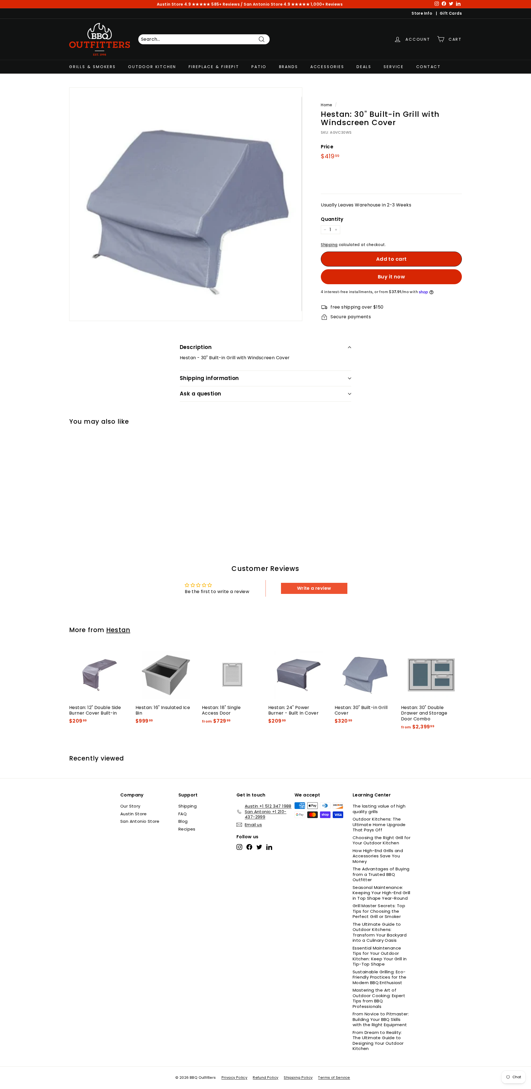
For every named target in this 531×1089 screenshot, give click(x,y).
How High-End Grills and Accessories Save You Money (378, 856)
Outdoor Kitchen (152, 66)
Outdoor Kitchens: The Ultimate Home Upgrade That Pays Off (379, 824)
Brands (288, 66)
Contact (428, 66)
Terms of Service (334, 1077)
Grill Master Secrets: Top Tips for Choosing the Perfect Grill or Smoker (379, 911)
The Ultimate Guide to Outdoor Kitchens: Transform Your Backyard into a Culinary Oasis (380, 932)
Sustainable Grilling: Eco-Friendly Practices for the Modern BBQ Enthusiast (379, 977)
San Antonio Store (140, 821)
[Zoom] (185, 204)
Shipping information (209, 378)
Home (326, 105)
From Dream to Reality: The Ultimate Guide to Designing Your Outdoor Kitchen (378, 1040)
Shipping (329, 244)
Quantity (332, 219)
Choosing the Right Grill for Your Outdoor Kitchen (381, 840)
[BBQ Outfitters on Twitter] (259, 847)
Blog (183, 821)
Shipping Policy (298, 1077)
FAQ (182, 814)
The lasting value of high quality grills (379, 808)
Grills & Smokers (92, 66)
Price (327, 147)
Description (196, 347)
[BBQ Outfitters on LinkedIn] (269, 847)
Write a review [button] (314, 588)
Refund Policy (265, 1077)
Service (394, 66)
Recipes (187, 829)
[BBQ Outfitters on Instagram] (239, 847)
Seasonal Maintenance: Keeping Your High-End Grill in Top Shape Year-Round (381, 892)
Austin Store (133, 814)
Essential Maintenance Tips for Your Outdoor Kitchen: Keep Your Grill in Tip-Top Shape (380, 956)
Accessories (327, 66)
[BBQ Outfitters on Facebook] (249, 847)
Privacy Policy (235, 1077)
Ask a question (200, 393)
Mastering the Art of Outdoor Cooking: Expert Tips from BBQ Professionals (379, 998)
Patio (259, 66)
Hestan (118, 629)
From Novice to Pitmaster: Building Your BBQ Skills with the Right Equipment (381, 1019)
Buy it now (391, 276)
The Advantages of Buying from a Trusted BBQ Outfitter (381, 874)
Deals (363, 66)
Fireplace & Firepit (214, 66)
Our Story (130, 806)
